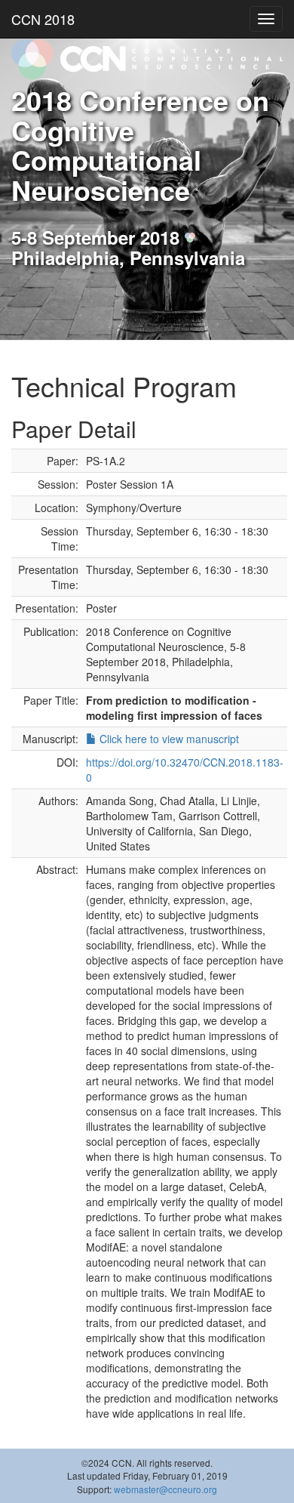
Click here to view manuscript (167, 738)
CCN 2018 (43, 19)
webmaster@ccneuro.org (165, 1489)
